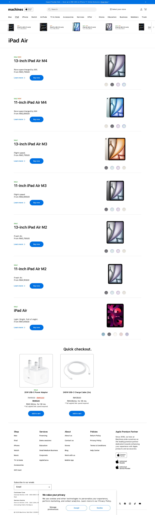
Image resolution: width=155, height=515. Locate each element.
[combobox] (72, 9)
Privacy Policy (95, 440)
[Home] (15, 9)
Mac (15, 436)
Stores (67, 445)
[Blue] (124, 84)
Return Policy (95, 436)
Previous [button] (9, 2)
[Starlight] (106, 84)
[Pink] (121, 334)
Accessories (19, 465)
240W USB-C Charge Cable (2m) (77, 392)
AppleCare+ (44, 460)
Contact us (69, 440)
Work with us (70, 455)
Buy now (36, 78)
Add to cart (36, 413)
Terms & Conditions (98, 445)
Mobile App (69, 460)
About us (68, 436)
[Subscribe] (48, 487)
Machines (23, 512)
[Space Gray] (106, 168)
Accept (76, 508)
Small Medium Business (48, 450)
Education (43, 445)
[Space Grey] (112, 84)
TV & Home (18, 460)
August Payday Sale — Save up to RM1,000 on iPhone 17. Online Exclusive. (77, 2)
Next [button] (145, 2)
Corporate (43, 455)
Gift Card (17, 470)
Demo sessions (45, 440)
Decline (100, 508)
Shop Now (104, 2)
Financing (43, 436)
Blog (66, 450)
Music (16, 455)
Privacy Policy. (105, 501)
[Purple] (118, 84)
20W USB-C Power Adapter (36, 392)
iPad (15, 440)
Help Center (95, 450)
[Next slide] (153, 27)
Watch (16, 450)
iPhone (16, 445)
